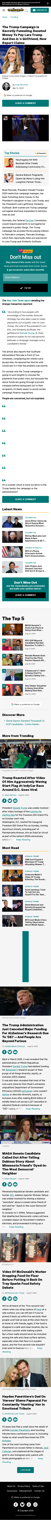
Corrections (12, 1491)
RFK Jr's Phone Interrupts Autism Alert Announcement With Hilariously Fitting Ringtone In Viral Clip (35, 557)
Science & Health (33, 548)
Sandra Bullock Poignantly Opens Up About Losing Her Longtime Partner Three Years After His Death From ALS (30, 182)
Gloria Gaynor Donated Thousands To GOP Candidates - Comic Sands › (25, 722)
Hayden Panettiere (20, 1430)
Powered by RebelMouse (25, 1515)
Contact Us (39, 1491)
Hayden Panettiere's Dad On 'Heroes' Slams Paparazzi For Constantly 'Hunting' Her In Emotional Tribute (24, 1402)
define (5, 1094)
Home (4, 17)
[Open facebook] (16, 1504)
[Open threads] (29, 1504)
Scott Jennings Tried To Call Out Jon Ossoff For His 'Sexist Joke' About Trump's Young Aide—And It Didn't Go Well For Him (35, 896)
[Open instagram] (35, 1504)
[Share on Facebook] (4, 801)
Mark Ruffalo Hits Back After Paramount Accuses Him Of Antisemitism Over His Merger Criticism (21, 3)
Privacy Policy (24, 1486)
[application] (25, 128)
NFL (12, 1195)
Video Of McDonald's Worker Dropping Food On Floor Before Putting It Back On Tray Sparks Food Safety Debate (24, 1279)
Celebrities (30, 518)
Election (29, 220)
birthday (6, 1440)
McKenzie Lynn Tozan (14, 1293)
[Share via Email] (15, 801)
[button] (26, 128)
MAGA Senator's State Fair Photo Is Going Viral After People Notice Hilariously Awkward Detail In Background (35, 631)
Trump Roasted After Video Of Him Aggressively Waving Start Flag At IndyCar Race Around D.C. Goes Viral (24, 783)
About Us (11, 1486)
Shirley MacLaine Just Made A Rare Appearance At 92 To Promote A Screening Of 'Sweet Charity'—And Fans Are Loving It (36, 542)
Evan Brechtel (21, 85)
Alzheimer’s (12, 1069)
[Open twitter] (22, 1504)
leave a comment (25, 103)
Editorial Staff (25, 1491)
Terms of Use (38, 1486)
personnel (27, 1091)
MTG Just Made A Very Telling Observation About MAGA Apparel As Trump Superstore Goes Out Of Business (36, 925)
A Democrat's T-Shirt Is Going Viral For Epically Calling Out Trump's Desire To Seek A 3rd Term (35, 675)
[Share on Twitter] (10, 801)
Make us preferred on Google (19, 95)
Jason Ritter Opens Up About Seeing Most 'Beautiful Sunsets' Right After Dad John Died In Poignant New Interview (36, 527)
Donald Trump (27, 333)
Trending (14, 17)
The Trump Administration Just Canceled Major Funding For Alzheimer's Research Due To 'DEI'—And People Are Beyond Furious (25, 1033)
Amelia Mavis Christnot (15, 1046)
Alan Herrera (10, 795)
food (38, 1309)
